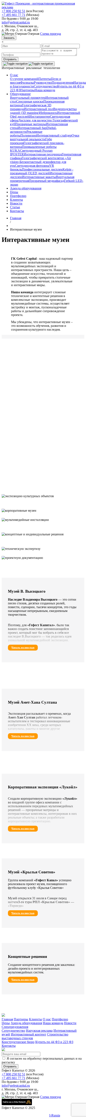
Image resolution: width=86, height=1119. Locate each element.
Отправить (10, 59)
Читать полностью (22, 647)
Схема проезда (50, 33)
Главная (7, 1019)
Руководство (43, 82)
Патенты (44, 79)
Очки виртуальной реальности (44, 137)
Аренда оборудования (25, 188)
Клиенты (16, 199)
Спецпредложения (15, 1027)
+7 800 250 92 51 (13, 11)
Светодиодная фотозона (32, 165)
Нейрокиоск (48, 113)
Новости (16, 203)
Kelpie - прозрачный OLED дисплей (41, 171)
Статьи (15, 207)
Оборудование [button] (20, 94)
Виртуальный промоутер (28, 97)
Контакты (17, 211)
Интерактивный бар (32, 128)
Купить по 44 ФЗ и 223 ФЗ (54, 1042)
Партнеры (27, 90)
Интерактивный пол (38, 109)
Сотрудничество (45, 86)
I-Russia (54, 1115)
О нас (47, 1019)
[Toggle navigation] (28, 63)
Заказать (9, 37)
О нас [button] (14, 75)
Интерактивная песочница (43, 154)
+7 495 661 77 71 (13, 15)
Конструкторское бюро (18, 1042)
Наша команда (45, 90)
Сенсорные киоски (29, 101)
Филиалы (27, 82)
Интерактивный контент (28, 1034)
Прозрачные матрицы (30, 124)
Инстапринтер (39, 116)
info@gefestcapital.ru (16, 22)
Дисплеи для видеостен (35, 120)
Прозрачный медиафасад (46, 181)
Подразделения (62, 82)
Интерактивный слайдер (54, 135)
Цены (14, 192)
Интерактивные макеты (39, 177)
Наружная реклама (39, 1030)
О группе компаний (24, 79)
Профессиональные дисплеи (42, 169)
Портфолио (18, 196)
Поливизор (28, 135)
